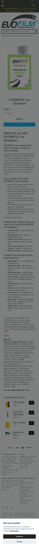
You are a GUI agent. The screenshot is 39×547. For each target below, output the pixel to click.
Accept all (19, 536)
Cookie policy (14, 531)
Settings (19, 541)
